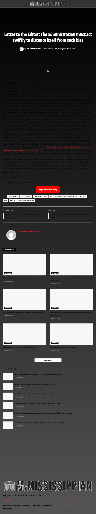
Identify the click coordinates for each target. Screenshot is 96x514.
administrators (13, 197)
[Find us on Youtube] (76, 505)
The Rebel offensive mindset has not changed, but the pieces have (37, 403)
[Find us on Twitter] (69, 505)
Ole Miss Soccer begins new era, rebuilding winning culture (34, 384)
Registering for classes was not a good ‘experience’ (20, 347)
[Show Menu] (4, 3)
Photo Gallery (47, 506)
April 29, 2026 (8, 281)
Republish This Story (48, 189)
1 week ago (19, 387)
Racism (12, 201)
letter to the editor (40, 197)
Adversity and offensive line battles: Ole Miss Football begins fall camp (39, 423)
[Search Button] (92, 3)
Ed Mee (28, 197)
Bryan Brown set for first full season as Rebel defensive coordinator (38, 375)
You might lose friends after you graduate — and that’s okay (22, 313)
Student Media (7, 508)
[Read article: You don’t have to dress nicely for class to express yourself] (24, 264)
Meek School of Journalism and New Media (63, 197)
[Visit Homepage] (48, 3)
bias (22, 197)
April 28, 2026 (8, 316)
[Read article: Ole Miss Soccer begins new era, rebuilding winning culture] (8, 386)
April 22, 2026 (55, 318)
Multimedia (26, 506)
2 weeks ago (19, 407)
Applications (16, 506)
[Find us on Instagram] (73, 505)
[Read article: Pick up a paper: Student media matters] (71, 334)
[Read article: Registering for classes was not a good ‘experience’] (24, 334)
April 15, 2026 (8, 351)
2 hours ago (19, 378)
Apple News (6, 506)
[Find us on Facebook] (66, 505)
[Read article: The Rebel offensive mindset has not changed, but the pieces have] (8, 405)
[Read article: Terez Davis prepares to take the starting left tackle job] (8, 396)
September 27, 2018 (50, 49)
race (5, 201)
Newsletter (36, 506)
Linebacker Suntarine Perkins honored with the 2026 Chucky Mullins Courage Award (43, 413)
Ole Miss (83, 197)
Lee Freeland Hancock (34, 49)
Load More (48, 360)
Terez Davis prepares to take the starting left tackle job (33, 394)
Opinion (8, 273)
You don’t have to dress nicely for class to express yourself (22, 278)
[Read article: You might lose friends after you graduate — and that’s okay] (24, 299)
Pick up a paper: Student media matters (63, 347)
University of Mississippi (26, 201)
